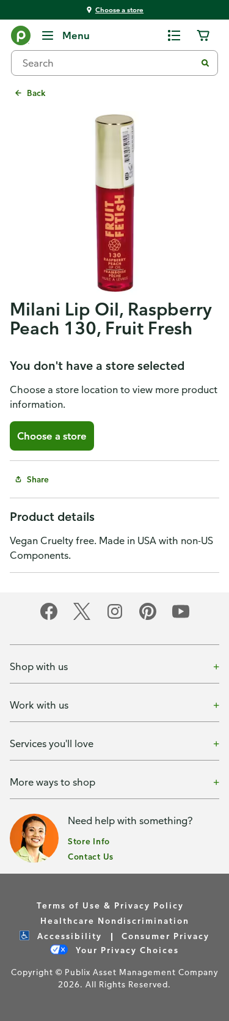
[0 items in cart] (203, 35)
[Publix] (21, 38)
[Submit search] (205, 63)
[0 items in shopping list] (174, 35)
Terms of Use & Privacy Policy (110, 905)
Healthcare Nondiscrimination (114, 920)
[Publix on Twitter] (82, 618)
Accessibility (68, 936)
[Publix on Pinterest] (148, 618)
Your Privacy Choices (126, 950)
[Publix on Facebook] (49, 618)
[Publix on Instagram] (115, 618)
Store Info (89, 841)
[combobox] (108, 63)
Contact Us (91, 856)
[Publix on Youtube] (181, 618)
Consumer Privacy (165, 936)
